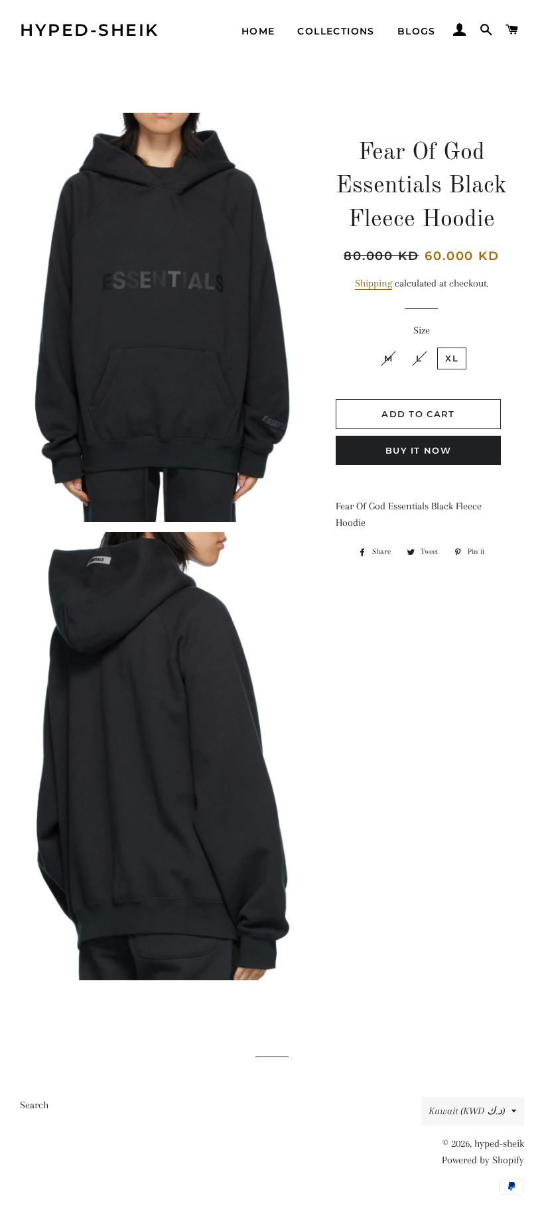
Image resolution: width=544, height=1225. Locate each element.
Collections (335, 31)
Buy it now (418, 450)
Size (421, 330)
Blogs (416, 31)
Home (258, 31)
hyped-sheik (89, 30)
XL (451, 358)
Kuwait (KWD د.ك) (467, 1111)
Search (34, 1105)
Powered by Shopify (483, 1160)
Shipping (373, 283)
